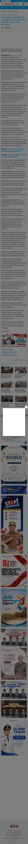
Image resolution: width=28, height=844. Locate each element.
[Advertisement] (14, 422)
